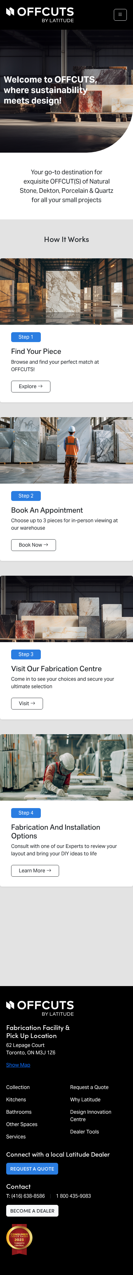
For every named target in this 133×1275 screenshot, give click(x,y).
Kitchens (16, 1099)
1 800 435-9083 (73, 1196)
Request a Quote (89, 1087)
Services (16, 1136)
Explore (27, 386)
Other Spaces (21, 1124)
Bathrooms (19, 1112)
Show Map (18, 1065)
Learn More (32, 870)
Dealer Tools (84, 1132)
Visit (24, 703)
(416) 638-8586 (28, 1196)
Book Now (30, 545)
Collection (18, 1087)
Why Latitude (85, 1099)
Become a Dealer (32, 1210)
